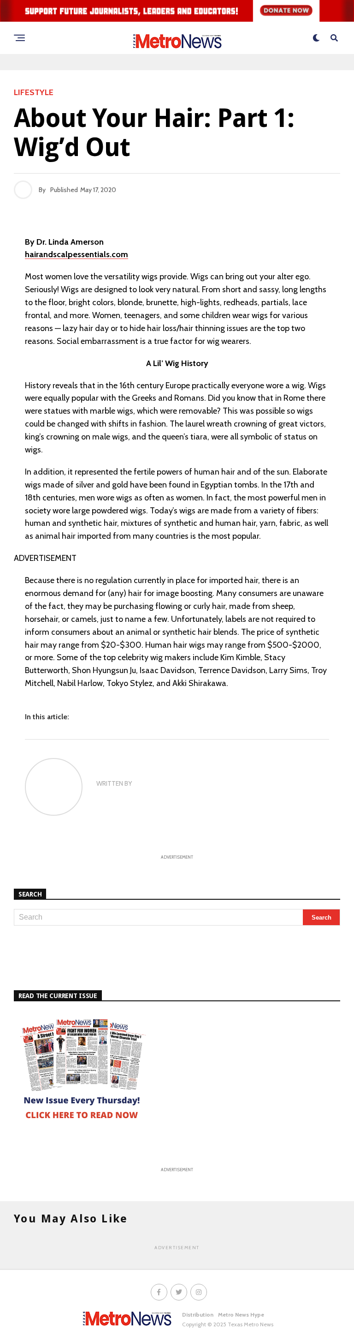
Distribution (197, 1314)
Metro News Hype (241, 1314)
